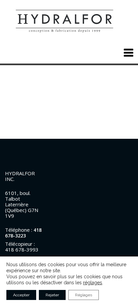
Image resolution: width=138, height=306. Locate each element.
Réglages (83, 295)
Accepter (21, 295)
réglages (92, 282)
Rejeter (52, 295)
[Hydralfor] (69, 20)
